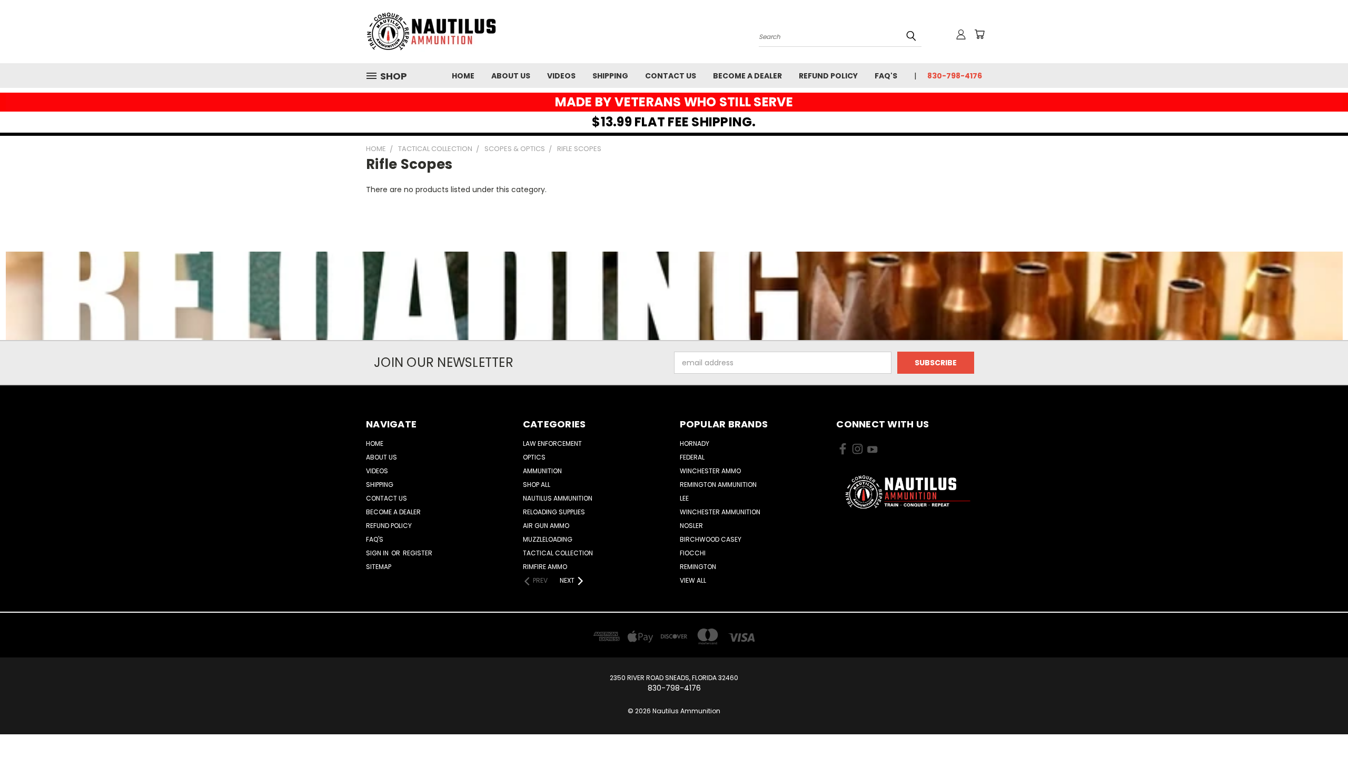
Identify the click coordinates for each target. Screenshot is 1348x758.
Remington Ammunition (718, 484)
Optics (534, 457)
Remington (698, 566)
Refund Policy (828, 76)
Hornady (694, 443)
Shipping (610, 76)
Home (463, 76)
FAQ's (886, 76)
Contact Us (670, 76)
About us (510, 76)
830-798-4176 (954, 76)
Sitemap (378, 566)
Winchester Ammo (710, 470)
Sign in (378, 552)
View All (693, 580)
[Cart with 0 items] (979, 34)
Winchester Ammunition (720, 511)
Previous (1320, 725)
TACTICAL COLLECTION (558, 552)
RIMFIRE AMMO (545, 566)
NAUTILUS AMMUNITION (557, 498)
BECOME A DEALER (747, 76)
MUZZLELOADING (547, 539)
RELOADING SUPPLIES (554, 511)
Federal (692, 457)
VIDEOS (561, 76)
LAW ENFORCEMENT (552, 443)
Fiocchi (693, 552)
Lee (684, 498)
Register (417, 552)
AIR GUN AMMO (546, 525)
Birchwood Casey (710, 539)
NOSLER (691, 525)
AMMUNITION (542, 470)
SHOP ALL (536, 484)
